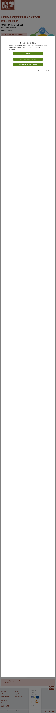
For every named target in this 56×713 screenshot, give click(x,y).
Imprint (47, 70)
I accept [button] (28, 53)
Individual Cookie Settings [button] (28, 59)
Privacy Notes (41, 70)
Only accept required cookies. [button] (28, 64)
